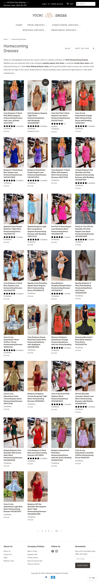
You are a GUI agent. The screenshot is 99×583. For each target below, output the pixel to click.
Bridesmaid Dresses (64, 30)
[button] (10, 126)
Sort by (67, 48)
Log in (44, 4)
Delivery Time (9, 561)
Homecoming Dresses (65, 25)
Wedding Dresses (34, 30)
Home (19, 25)
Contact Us (8, 554)
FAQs (5, 557)
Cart (71, 4)
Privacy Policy (33, 557)
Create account (57, 4)
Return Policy (32, 551)
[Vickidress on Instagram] (56, 552)
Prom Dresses (36, 25)
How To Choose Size (35, 561)
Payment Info (32, 554)
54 (56, 531)
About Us (7, 551)
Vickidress (49, 573)
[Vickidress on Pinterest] (52, 552)
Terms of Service (33, 564)
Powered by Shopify (60, 573)
